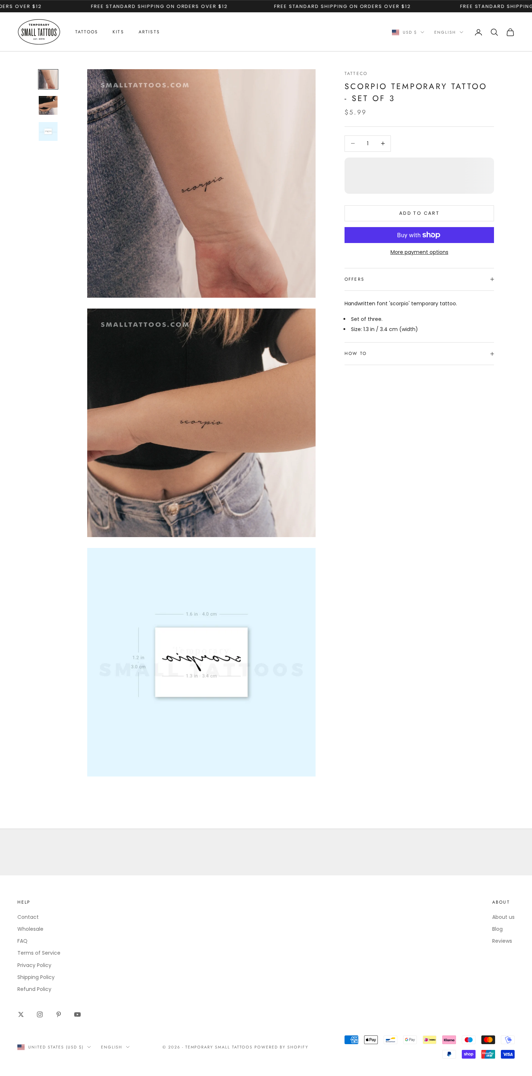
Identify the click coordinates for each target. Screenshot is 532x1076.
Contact (28, 917)
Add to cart (419, 213)
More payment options (419, 252)
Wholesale (30, 929)
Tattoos (86, 32)
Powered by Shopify (281, 1047)
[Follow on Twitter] (21, 1014)
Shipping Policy (36, 977)
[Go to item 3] (48, 131)
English (445, 32)
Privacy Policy (34, 965)
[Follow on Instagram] (39, 1014)
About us (503, 917)
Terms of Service (38, 952)
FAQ (22, 941)
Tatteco (356, 73)
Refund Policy (34, 989)
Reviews (502, 941)
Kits (118, 32)
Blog (497, 929)
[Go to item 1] (48, 79)
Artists (149, 32)
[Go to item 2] (48, 105)
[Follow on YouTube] (77, 1014)
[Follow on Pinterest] (58, 1014)
